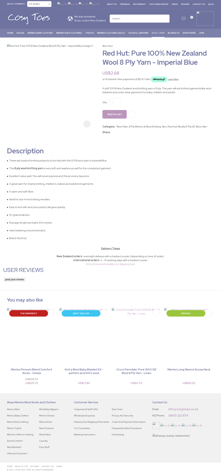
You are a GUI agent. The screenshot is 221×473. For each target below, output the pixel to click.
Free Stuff (44, 447)
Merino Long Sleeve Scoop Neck (188, 369)
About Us (112, 4)
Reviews (185, 4)
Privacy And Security (122, 415)
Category (108, 126)
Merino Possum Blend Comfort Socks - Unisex (31, 371)
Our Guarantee (82, 428)
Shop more (189, 33)
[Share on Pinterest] (126, 132)
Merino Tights (14, 428)
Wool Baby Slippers (48, 409)
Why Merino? (139, 4)
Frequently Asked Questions (127, 428)
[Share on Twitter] (117, 132)
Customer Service (158, 4)
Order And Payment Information (128, 421)
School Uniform (138, 33)
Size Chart (117, 409)
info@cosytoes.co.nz (183, 409)
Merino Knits (45, 421)
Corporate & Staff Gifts (86, 409)
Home (10, 33)
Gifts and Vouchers (17, 453)
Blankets (173, 33)
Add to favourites (51, 312)
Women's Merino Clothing (20, 434)
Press (175, 4)
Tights (89, 33)
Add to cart (114, 114)
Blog (211, 4)
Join (201, 33)
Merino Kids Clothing (69, 33)
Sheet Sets (45, 434)
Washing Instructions (84, 434)
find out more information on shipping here (110, 264)
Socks (20, 33)
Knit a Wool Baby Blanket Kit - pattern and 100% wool (84, 371)
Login (177, 18)
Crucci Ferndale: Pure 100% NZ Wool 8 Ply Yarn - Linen (136, 371)
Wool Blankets (14, 447)
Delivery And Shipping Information (91, 421)
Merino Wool (13, 409)
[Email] (121, 132)
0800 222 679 (178, 415)
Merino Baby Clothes (40, 33)
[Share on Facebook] (112, 132)
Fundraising (118, 434)
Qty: (104, 102)
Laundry (43, 440)
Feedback (125, 4)
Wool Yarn (158, 33)
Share (106, 132)
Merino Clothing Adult (111, 33)
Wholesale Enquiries (84, 415)
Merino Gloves (46, 415)
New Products (46, 428)
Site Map (34, 466)
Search (166, 19)
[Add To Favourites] (132, 114)
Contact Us (199, 4)
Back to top (21, 466)
